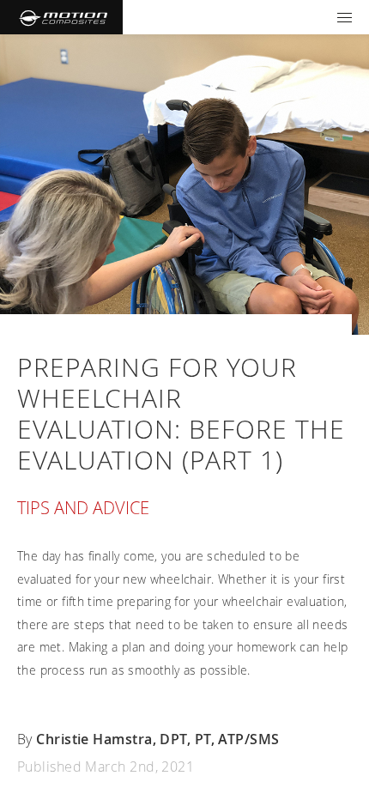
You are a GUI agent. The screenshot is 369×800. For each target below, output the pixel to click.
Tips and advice (83, 507)
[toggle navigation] (344, 17)
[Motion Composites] (61, 17)
